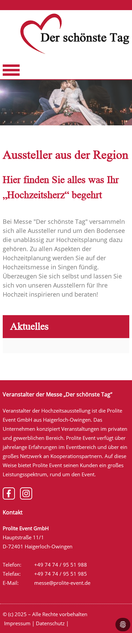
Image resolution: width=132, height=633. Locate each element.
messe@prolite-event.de (62, 582)
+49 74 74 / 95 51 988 (60, 564)
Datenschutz (50, 623)
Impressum (17, 623)
